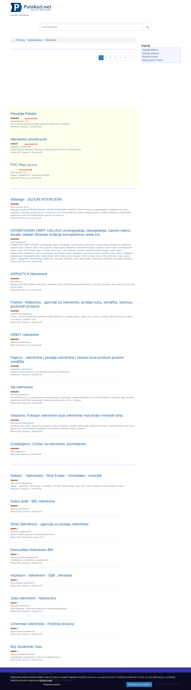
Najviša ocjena (150, 56)
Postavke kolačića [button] (51, 684)
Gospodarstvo (34, 40)
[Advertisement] (73, 86)
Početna (19, 40)
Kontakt (14, 15)
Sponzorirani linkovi (152, 60)
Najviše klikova (150, 50)
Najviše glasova (150, 53)
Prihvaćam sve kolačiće (139, 684)
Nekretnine (51, 40)
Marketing (24, 15)
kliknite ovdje (46, 680)
